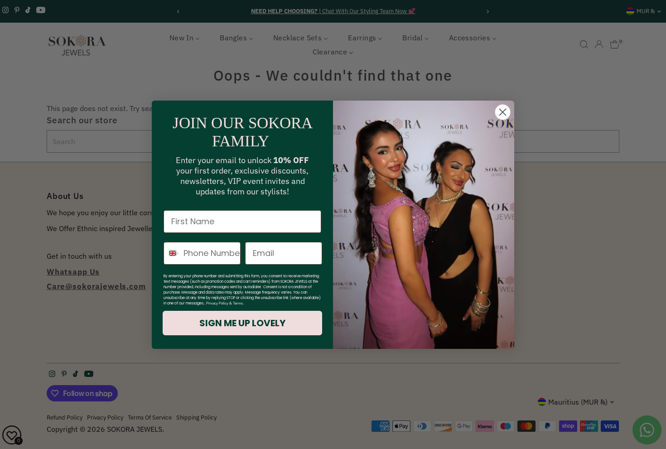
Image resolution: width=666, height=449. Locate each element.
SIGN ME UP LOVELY (242, 323)
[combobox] (171, 253)
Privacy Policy (217, 303)
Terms (238, 303)
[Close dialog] (503, 112)
